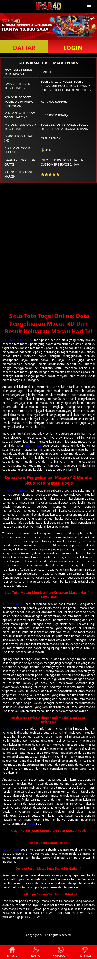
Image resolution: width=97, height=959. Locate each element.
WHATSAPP (60, 956)
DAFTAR (24, 48)
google (31, 823)
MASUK (12, 956)
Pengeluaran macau (15, 491)
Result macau (11, 729)
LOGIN (72, 48)
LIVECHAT (84, 956)
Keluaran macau (13, 604)
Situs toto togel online (17, 340)
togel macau (33, 446)
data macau (11, 541)
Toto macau (10, 850)
